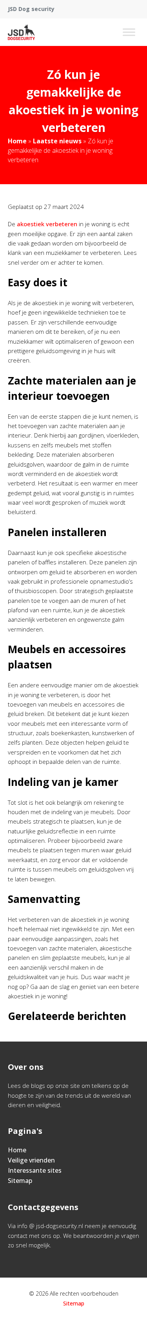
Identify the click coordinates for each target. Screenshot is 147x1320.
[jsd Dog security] (21, 32)
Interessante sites (35, 1170)
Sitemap (20, 1180)
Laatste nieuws (57, 141)
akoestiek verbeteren (47, 224)
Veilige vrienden (31, 1160)
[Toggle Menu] (129, 32)
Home (17, 141)
